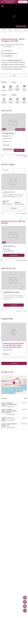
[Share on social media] (25, 597)
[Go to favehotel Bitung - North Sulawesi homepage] (9, 3)
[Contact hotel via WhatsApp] (25, 602)
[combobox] (14, 170)
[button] (14, 383)
